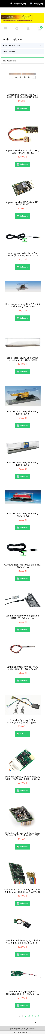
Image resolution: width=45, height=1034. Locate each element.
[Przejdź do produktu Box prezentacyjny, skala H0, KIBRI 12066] (22, 448)
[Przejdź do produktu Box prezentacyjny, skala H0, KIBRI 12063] (22, 396)
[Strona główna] (22, 17)
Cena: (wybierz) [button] (9, 51)
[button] (5, 28)
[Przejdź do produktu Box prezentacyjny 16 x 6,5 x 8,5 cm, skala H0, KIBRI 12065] (22, 290)
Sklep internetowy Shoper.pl (22, 1032)
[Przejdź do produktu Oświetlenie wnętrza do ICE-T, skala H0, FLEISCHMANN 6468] (22, 81)
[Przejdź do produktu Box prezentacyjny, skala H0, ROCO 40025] (22, 499)
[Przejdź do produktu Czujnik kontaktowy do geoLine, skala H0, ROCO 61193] (22, 601)
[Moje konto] (28, 28)
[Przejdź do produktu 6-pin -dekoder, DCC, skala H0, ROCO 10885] (22, 187)
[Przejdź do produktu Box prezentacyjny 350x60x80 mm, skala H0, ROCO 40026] (22, 342)
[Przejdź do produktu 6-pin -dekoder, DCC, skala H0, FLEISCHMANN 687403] (22, 134)
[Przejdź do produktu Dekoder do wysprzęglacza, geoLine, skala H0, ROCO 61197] (22, 977)
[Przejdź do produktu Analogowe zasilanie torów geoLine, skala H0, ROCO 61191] (22, 239)
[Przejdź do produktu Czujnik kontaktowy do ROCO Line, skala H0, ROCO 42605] (22, 652)
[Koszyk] (39, 28)
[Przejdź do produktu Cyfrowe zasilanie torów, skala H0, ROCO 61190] (22, 550)
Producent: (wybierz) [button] (11, 45)
